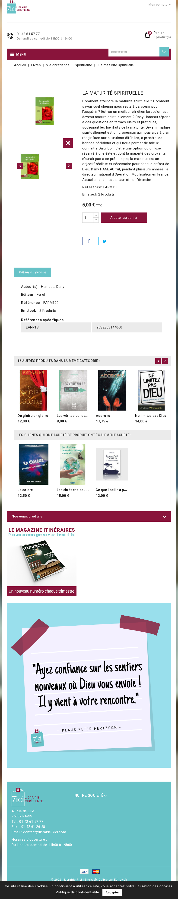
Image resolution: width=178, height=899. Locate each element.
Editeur (27, 294)
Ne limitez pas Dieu (150, 416)
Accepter (112, 892)
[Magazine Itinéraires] (41, 561)
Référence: (92, 187)
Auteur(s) (29, 287)
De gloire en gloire (33, 416)
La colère (25, 490)
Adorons (103, 416)
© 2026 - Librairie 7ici (67, 879)
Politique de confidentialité (77, 892)
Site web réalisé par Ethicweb (106, 879)
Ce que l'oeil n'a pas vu (114, 490)
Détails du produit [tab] (32, 272)
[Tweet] (105, 241)
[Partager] (89, 241)
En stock (89, 194)
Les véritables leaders (75, 416)
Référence (30, 303)
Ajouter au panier (124, 217)
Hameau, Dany (52, 287)
